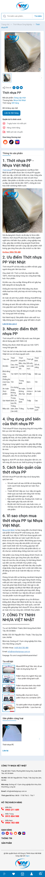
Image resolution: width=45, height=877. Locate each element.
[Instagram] (11, 833)
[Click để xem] (22, 52)
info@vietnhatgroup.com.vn (19, 652)
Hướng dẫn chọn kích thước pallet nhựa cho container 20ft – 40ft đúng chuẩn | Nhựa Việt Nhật (29, 696)
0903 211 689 (12, 809)
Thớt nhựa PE (8, 745)
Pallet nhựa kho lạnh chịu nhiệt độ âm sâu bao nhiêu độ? (28, 687)
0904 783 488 (12, 822)
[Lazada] (17, 142)
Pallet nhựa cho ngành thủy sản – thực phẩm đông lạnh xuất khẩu (29, 677)
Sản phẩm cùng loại (12, 718)
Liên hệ (5, 751)
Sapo (28, 856)
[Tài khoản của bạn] (31, 873)
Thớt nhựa (7, 170)
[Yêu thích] (13, 874)
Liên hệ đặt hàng (11, 113)
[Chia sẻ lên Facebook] (14, 87)
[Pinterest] (17, 87)
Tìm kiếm (38, 16)
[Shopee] (5, 142)
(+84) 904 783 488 (21, 648)
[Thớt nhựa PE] (12, 732)
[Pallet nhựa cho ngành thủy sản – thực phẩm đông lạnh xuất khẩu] (8, 679)
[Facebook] (3, 833)
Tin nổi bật (7, 661)
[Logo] (22, 863)
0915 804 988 (12, 816)
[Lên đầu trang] (42, 866)
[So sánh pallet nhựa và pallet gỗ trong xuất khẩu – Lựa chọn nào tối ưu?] (8, 707)
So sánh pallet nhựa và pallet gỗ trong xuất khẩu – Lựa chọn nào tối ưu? (29, 706)
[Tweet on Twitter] (21, 87)
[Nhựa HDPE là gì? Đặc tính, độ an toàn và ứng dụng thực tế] (8, 669)
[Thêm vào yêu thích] (40, 69)
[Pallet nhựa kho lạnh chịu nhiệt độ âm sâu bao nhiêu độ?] (8, 688)
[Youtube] (7, 833)
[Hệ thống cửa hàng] (22, 874)
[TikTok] (11, 142)
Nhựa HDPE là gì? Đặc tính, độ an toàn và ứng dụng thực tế (29, 667)
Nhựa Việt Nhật (8, 530)
